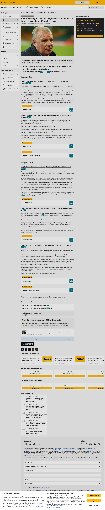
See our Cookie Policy (38, 506)
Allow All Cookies (94, 495)
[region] (52, 500)
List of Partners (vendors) (53, 507)
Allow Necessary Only (94, 500)
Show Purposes (93, 505)
